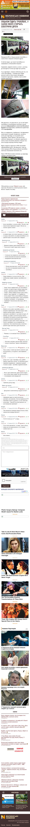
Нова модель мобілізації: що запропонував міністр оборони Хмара (13, 775)
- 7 (28, 232)
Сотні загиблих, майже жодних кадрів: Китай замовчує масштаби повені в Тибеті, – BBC (13, 763)
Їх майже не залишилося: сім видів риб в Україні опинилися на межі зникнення (14, 721)
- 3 (28, 371)
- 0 (28, 264)
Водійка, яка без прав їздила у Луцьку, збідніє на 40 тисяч (14, 731)
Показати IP (3, 220)
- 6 (28, 274)
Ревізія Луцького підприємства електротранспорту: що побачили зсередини (13, 199)
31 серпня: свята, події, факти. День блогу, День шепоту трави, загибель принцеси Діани (14, 726)
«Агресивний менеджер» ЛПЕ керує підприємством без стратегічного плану (12, 204)
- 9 (28, 244)
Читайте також (15, 196)
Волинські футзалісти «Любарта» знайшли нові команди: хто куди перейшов (14, 785)
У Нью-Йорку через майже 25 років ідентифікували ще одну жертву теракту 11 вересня (13, 737)
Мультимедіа (15, 792)
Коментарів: (17, 29)
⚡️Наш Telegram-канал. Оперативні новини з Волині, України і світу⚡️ (8, 806)
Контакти (8, 825)
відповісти (21, 222)
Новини (15, 712)
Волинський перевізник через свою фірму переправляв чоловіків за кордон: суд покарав (13, 743)
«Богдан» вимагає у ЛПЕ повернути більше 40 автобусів (13, 211)
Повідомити (15, 178)
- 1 (28, 332)
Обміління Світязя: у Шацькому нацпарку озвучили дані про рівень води (12, 780)
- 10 (28, 222)
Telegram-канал (18, 186)
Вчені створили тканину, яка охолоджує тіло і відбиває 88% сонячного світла (13, 715)
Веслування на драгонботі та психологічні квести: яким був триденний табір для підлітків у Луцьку (22, 806)
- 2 (28, 253)
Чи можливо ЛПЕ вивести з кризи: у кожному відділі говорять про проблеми (13, 208)
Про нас (3, 825)
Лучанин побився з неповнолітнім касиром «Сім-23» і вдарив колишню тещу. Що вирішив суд (13, 769)
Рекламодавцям (15, 825)
